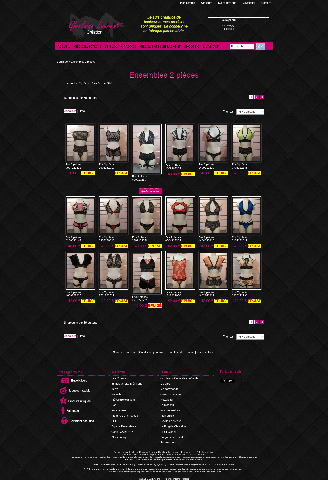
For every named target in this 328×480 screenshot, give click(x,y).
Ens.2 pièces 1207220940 (106, 239)
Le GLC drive (168, 431)
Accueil (64, 46)
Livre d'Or (211, 46)
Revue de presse (170, 421)
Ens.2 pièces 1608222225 (73, 294)
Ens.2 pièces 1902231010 (106, 166)
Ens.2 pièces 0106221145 (73, 239)
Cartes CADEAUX (122, 431)
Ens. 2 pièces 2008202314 (173, 167)
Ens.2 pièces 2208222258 (140, 239)
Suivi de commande (125, 352)
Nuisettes (117, 394)
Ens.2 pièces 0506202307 (140, 178)
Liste (82, 111)
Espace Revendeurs (123, 426)
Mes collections (87, 46)
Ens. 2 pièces (119, 378)
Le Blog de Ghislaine (173, 426)
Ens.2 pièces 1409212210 (206, 166)
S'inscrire (207, 2)
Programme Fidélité (172, 437)
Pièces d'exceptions (123, 399)
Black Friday (118, 437)
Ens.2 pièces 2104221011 (239, 239)
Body (114, 389)
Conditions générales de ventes (158, 352)
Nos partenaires (170, 410)
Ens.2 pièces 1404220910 (206, 239)
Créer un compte (170, 394)
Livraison (166, 383)
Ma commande (227, 2)
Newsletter (249, 2)
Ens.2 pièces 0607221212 (73, 166)
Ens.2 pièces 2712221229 (140, 298)
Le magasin (167, 405)
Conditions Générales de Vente (179, 378)
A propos (128, 46)
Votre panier (187, 352)
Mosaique (70, 111)
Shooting (191, 46)
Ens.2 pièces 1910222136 (239, 294)
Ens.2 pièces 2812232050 (173, 294)
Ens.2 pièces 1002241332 (206, 294)
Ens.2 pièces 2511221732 (106, 294)
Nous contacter (206, 352)
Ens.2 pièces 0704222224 (173, 239)
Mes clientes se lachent (160, 46)
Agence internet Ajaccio (177, 479)
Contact (266, 2)
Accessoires (118, 410)
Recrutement (168, 442)
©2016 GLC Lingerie (150, 479)
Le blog (111, 46)
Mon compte (188, 2)
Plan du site (167, 415)
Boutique (62, 61)
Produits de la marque (124, 415)
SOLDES (116, 421)
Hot (113, 405)
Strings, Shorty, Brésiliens (126, 383)
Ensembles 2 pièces (83, 61)
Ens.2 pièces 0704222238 (239, 166)
